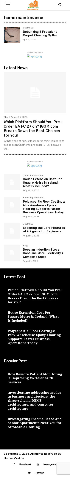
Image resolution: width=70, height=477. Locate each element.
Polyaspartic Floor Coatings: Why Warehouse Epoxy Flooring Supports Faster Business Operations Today (44, 207)
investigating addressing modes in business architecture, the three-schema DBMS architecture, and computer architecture (34, 400)
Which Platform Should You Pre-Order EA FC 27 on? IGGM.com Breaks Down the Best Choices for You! (33, 128)
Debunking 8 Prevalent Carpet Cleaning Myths (40, 33)
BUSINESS (28, 28)
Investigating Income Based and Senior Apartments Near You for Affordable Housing (35, 423)
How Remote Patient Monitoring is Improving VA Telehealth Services (35, 378)
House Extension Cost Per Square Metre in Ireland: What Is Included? (42, 182)
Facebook (25, 464)
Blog (6, 117)
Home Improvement (33, 175)
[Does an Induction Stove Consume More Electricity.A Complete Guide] (12, 253)
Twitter (39, 472)
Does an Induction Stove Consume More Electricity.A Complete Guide (43, 253)
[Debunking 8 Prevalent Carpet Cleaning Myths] (12, 35)
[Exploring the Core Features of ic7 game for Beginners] (12, 231)
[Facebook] (14, 464)
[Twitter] (29, 473)
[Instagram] (38, 464)
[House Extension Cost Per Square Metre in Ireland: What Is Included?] (12, 182)
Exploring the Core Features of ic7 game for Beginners (44, 229)
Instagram (49, 464)
